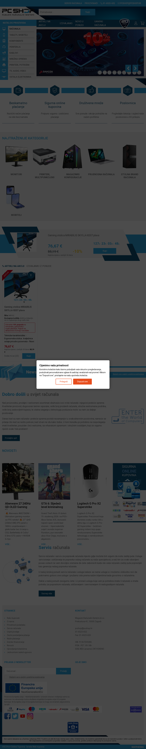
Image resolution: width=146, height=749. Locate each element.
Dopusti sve (82, 381)
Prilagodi (64, 381)
